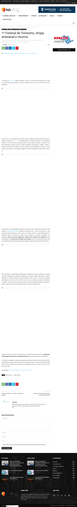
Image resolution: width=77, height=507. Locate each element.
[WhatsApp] (3, 48)
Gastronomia (8, 27)
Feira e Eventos (23, 29)
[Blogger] (54, 495)
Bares (13, 27)
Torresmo (11, 80)
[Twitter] (70, 3)
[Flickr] (61, 495)
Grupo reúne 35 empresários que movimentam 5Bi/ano (41, 394)
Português (10, 506)
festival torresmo (17, 375)
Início (3, 27)
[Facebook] (66, 3)
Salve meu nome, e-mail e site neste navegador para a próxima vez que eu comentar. (24, 444)
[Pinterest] (16, 48)
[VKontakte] (69, 495)
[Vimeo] (72, 3)
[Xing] (13, 407)
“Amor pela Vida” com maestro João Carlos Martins (13, 394)
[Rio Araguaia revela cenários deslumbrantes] (5, 479)
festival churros (9, 375)
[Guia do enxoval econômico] (5, 472)
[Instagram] (68, 3)
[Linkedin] (10, 48)
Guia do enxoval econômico (16, 470)
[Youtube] (74, 3)
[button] (73, 23)
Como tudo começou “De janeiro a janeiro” (20, 370)
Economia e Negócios (15, 29)
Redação (5, 44)
